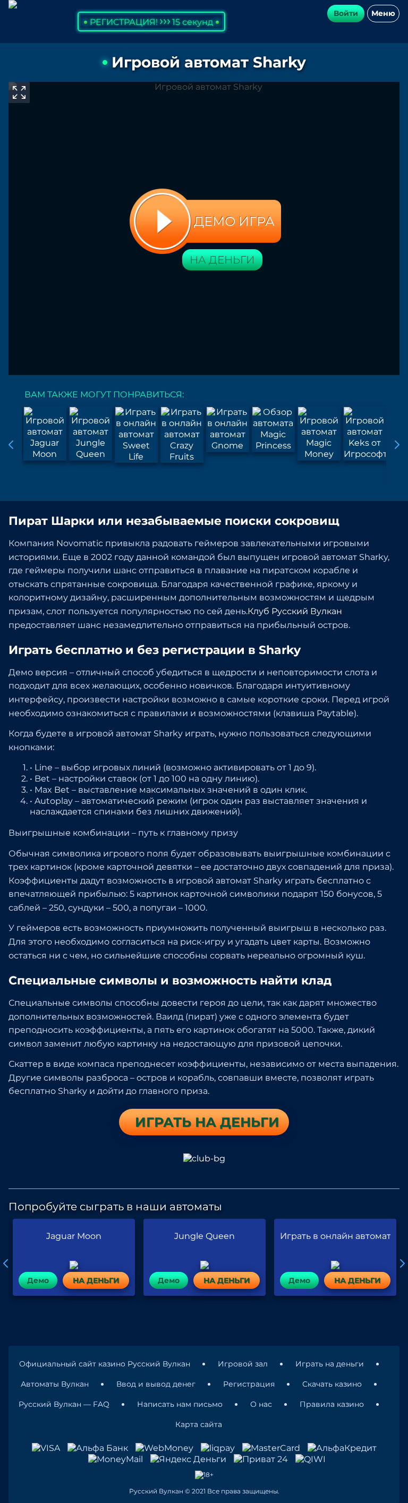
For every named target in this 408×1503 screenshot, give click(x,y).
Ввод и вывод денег (156, 1384)
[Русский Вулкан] (12, 4)
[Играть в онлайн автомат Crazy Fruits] (181, 434)
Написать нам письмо (180, 1404)
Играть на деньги (329, 1364)
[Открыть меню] (383, 13)
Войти (346, 13)
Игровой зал (243, 1364)
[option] (44, 433)
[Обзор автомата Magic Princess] (273, 429)
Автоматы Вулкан (55, 1384)
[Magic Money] (319, 433)
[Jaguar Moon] (44, 433)
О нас (261, 1404)
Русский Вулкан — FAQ (64, 1404)
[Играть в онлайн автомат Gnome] (227, 429)
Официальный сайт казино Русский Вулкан (104, 1364)
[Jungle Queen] (90, 433)
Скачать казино (332, 1384)
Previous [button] (11, 444)
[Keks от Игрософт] (364, 433)
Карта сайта (198, 1424)
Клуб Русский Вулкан (295, 611)
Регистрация (249, 1384)
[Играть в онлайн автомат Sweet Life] (136, 434)
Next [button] (397, 444)
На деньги (222, 259)
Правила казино (332, 1404)
